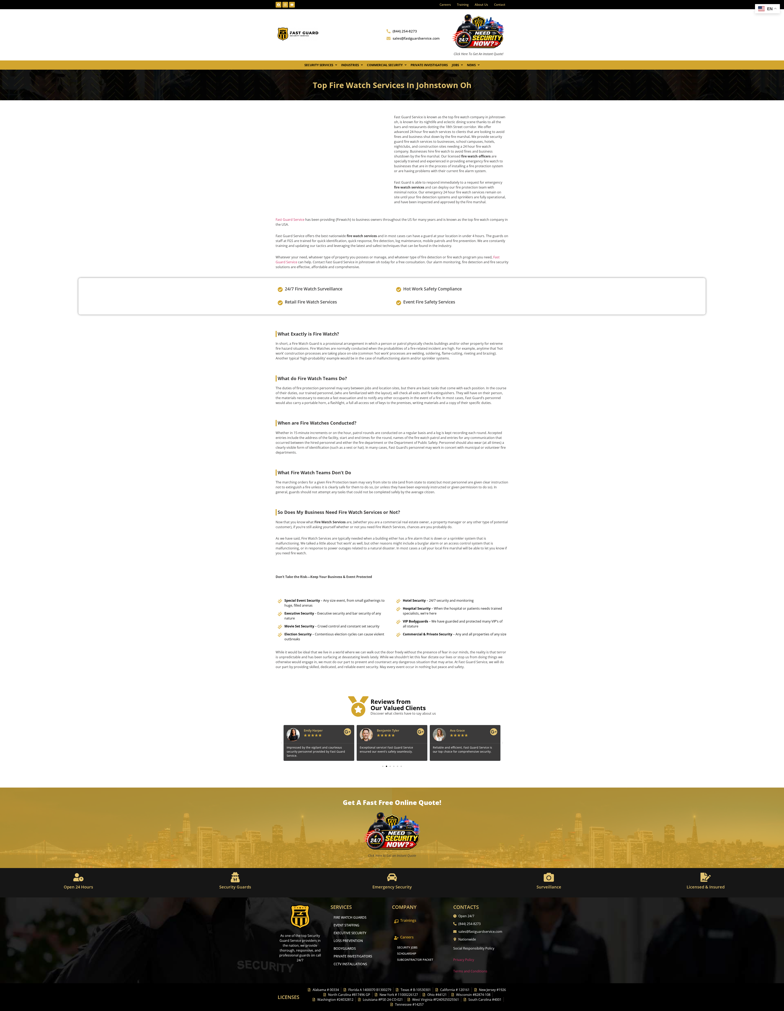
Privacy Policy (463, 959)
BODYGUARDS (345, 948)
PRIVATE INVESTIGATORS (353, 956)
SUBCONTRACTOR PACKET (415, 960)
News (471, 65)
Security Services (318, 65)
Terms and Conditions (470, 971)
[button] (320, 65)
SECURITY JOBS (407, 947)
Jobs (455, 65)
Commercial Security (385, 65)
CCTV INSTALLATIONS (350, 964)
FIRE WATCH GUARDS (350, 917)
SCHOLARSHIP (406, 953)
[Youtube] (292, 5)
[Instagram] (285, 5)
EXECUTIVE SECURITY (350, 933)
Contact (499, 4)
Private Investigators (429, 65)
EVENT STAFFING (346, 925)
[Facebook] (278, 5)
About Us (481, 4)
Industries (350, 65)
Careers (445, 4)
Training (463, 4)
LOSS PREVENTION (348, 940)
